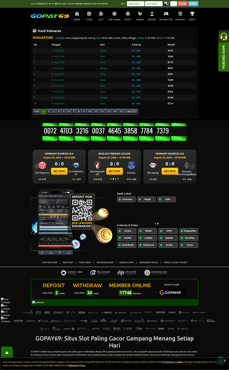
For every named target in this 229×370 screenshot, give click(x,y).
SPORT (127, 19)
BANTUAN (68, 262)
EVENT (192, 19)
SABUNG (140, 19)
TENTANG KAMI (49, 262)
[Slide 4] (118, 179)
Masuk (182, 3)
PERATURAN (85, 262)
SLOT (101, 19)
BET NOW (59, 171)
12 (102, 111)
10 (89, 111)
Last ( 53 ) (131, 111)
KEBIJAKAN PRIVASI (148, 262)
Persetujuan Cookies (172, 362)
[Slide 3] (115, 179)
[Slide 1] (111, 179)
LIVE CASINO (114, 19)
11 (96, 111)
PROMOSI (180, 19)
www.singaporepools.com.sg (80, 38)
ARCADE (152, 19)
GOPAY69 (35, 351)
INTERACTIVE (166, 19)
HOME (77, 19)
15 (121, 111)
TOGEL (89, 19)
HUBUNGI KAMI (126, 262)
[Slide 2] (113, 179)
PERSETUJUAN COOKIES (175, 262)
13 (108, 111)
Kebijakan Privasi (76, 365)
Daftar (193, 3)
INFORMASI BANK (105, 262)
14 (115, 111)
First (37, 111)
